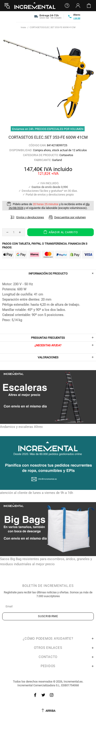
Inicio (23, 27)
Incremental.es (34, 5)
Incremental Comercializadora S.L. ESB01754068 (48, 685)
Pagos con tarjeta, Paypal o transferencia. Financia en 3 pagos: (44, 245)
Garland (57, 160)
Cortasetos (66, 155)
